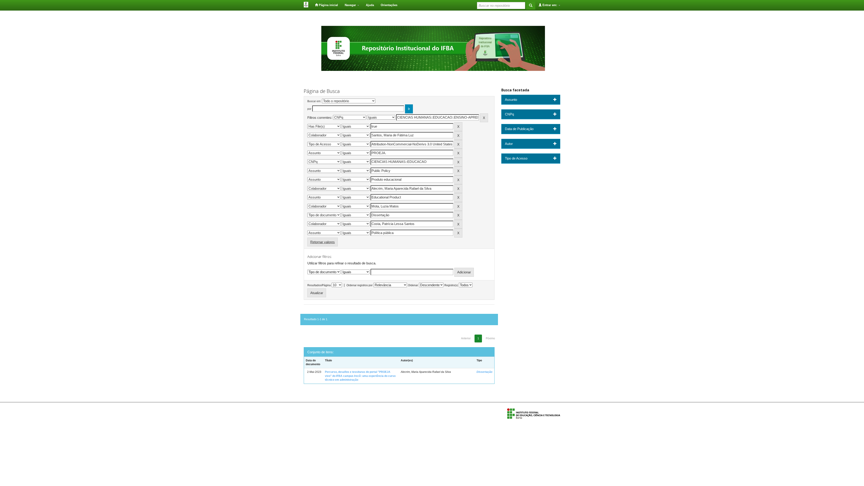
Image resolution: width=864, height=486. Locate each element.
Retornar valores (322, 242)
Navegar (351, 5)
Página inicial (328, 5)
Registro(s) (451, 285)
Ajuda (370, 5)
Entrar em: (550, 5)
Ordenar (413, 285)
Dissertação (484, 372)
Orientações (389, 5)
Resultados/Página (319, 285)
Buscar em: (314, 101)
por (309, 108)
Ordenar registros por (359, 285)
